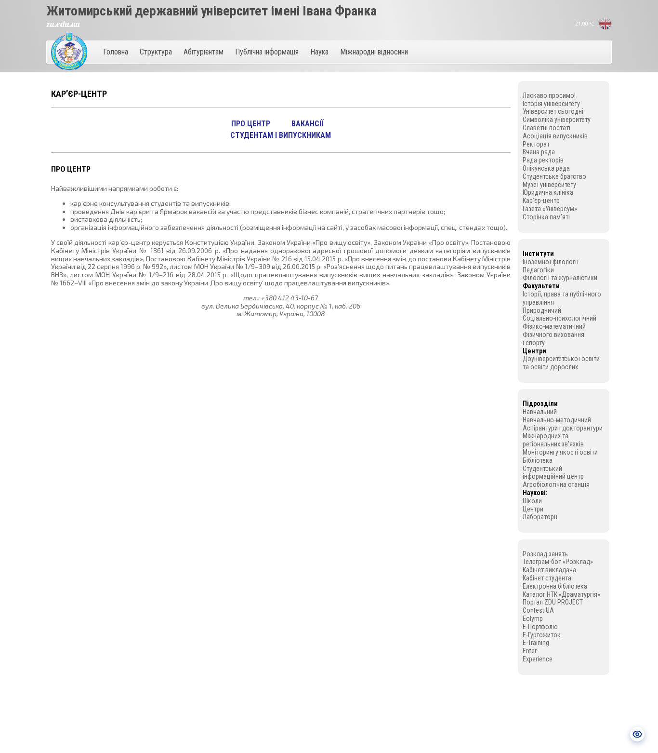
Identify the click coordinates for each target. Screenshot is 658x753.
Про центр (250, 123)
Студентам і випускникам (280, 135)
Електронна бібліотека (555, 586)
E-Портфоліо (540, 627)
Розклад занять (545, 554)
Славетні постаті (546, 128)
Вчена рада (539, 152)
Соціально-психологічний (559, 318)
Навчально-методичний (557, 420)
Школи (532, 501)
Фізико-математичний (554, 326)
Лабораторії (540, 517)
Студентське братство (554, 176)
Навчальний (540, 412)
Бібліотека (538, 460)
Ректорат (536, 144)
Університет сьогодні (553, 111)
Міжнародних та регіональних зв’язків (553, 440)
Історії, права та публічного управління (562, 298)
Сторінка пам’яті (546, 217)
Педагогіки (538, 270)
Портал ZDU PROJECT (553, 602)
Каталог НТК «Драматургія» (561, 594)
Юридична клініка (548, 192)
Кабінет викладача (549, 570)
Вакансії (307, 123)
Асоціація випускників (555, 136)
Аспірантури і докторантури (563, 428)
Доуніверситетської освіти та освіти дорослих (561, 363)
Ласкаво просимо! (549, 95)
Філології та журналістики (560, 278)
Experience (538, 659)
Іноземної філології (551, 262)
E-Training (536, 642)
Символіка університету (557, 119)
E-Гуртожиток (542, 635)
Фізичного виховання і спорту (553, 339)
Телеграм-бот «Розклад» (558, 561)
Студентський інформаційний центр (553, 473)
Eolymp (533, 618)
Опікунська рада (546, 168)
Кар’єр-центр (541, 200)
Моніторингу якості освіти (560, 452)
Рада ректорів (543, 160)
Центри (533, 509)
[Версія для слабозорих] (637, 734)
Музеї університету (549, 184)
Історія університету (551, 104)
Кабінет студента (547, 578)
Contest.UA (538, 610)
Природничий (542, 310)
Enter (530, 651)
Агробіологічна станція (556, 484)
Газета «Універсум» (550, 209)
